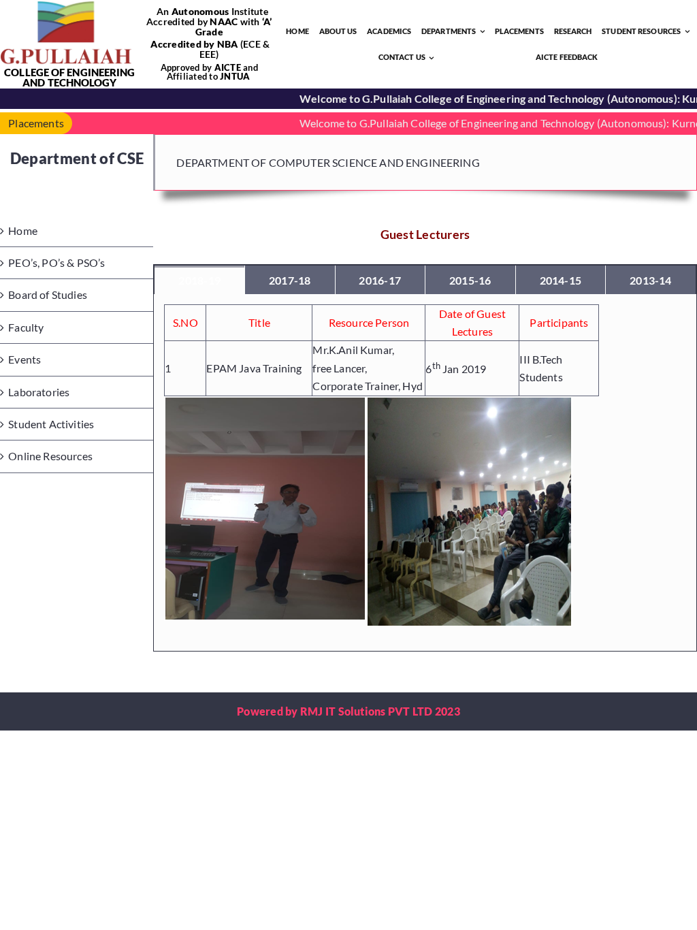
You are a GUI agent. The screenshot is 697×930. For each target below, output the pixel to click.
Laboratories (38, 391)
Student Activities (51, 423)
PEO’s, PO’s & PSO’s (56, 262)
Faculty (26, 327)
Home (22, 230)
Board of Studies (47, 294)
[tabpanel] (424, 473)
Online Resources (50, 455)
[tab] (199, 280)
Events (24, 359)
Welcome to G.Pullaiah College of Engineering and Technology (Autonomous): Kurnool (481, 122)
